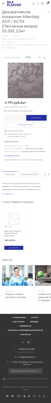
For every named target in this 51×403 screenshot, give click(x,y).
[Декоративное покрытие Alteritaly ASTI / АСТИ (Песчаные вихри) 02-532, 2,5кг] (25, 80)
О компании (19, 317)
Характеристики (29, 174)
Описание (10, 174)
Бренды (34, 322)
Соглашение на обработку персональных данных (27, 379)
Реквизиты (25, 326)
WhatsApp (28, 342)
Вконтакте (22, 342)
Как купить (19, 322)
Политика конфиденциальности (25, 330)
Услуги (34, 317)
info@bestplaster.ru (27, 357)
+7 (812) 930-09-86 (26, 349)
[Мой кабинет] (42, 4)
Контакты (25, 334)
